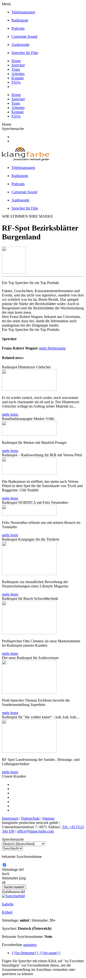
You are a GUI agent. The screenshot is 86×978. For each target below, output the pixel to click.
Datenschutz (30, 818)
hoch (5, 874)
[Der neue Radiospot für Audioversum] (29, 692)
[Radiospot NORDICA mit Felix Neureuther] (29, 514)
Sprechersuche (13, 129)
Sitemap (48, 818)
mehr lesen (10, 414)
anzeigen (30, 945)
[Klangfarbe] (25, 159)
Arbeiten (18, 74)
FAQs (16, 82)
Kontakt (17, 78)
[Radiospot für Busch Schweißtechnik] (29, 633)
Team (15, 69)
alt (3, 882)
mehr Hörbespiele (52, 348)
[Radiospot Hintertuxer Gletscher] (29, 389)
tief (21, 869)
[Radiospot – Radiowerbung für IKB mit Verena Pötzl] (29, 473)
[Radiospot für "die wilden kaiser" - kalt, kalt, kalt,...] (29, 751)
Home (16, 61)
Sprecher (18, 65)
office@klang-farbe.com (35, 831)
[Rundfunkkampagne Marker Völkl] (29, 434)
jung (22, 878)
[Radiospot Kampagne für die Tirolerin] (29, 574)
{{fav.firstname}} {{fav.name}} (36, 953)
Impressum (10, 818)
